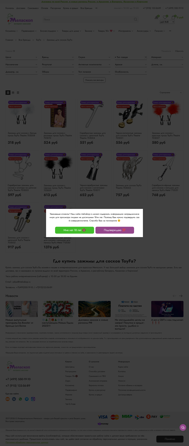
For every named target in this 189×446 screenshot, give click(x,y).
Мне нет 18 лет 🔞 (75, 230)
